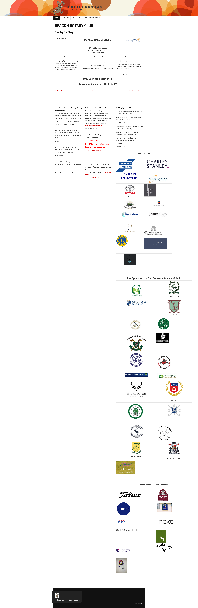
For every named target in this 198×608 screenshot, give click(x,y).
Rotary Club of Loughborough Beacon (98, 108)
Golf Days (65, 18)
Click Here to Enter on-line (61, 91)
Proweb (140, 603)
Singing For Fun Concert (93, 18)
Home (57, 18)
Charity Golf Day (64, 32)
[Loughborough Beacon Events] (59, 8)
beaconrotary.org (95, 150)
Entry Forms (76, 18)
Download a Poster (96, 91)
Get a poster (95, 177)
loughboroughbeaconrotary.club (93, 125)
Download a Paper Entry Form (134, 91)
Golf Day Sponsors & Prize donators (128, 108)
